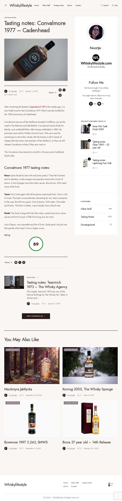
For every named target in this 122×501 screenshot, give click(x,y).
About (65, 486)
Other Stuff (86, 209)
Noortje (95, 48)
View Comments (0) (35, 316)
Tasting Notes (10, 17)
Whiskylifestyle (21, 5)
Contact (74, 486)
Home (65, 482)
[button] (5, 5)
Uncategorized (88, 224)
